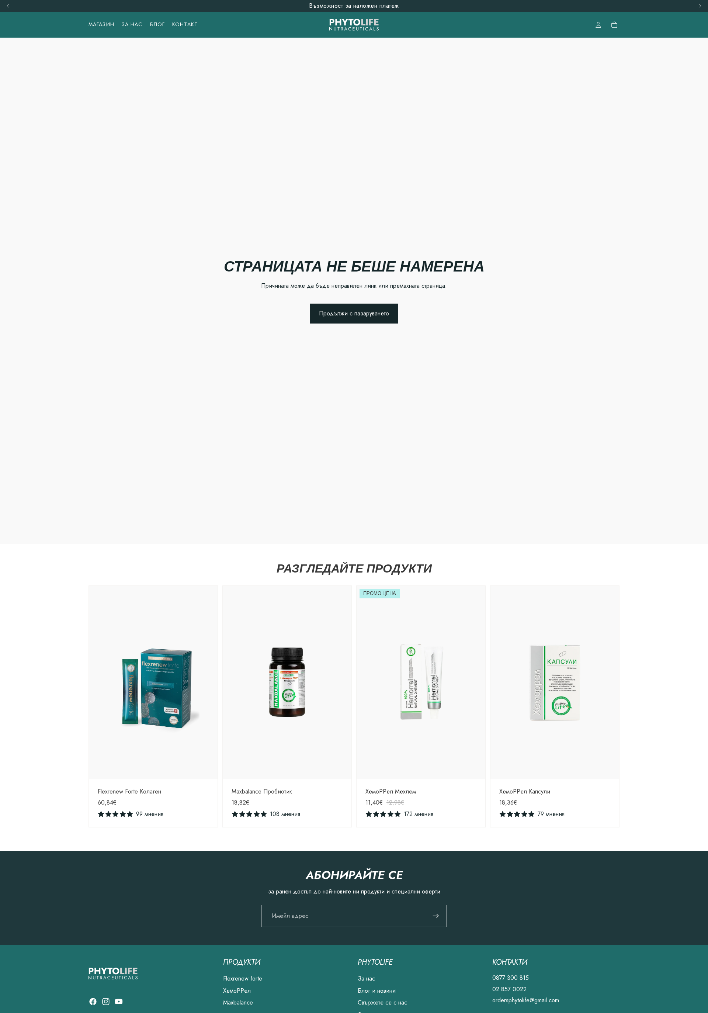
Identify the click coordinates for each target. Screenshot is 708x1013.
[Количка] (614, 25)
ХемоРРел (237, 990)
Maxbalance (238, 1002)
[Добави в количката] (206, 767)
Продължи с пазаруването (354, 313)
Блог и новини (377, 990)
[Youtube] (118, 1001)
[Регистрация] (436, 916)
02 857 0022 (509, 989)
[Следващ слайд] (206, 682)
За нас (366, 978)
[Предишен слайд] (100, 682)
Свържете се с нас (382, 1002)
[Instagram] (105, 1001)
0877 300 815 (510, 978)
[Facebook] (92, 1001)
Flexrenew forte (242, 978)
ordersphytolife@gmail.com (525, 1000)
